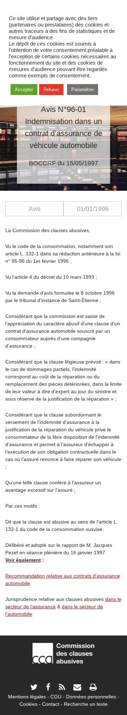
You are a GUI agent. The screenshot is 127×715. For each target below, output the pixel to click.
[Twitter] (33, 688)
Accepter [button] (24, 89)
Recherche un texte (86, 704)
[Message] (77, 688)
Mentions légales (27, 696)
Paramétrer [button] (82, 89)
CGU (55, 696)
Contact (50, 704)
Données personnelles (91, 696)
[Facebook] (48, 688)
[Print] (93, 688)
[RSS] (62, 688)
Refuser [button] (51, 89)
